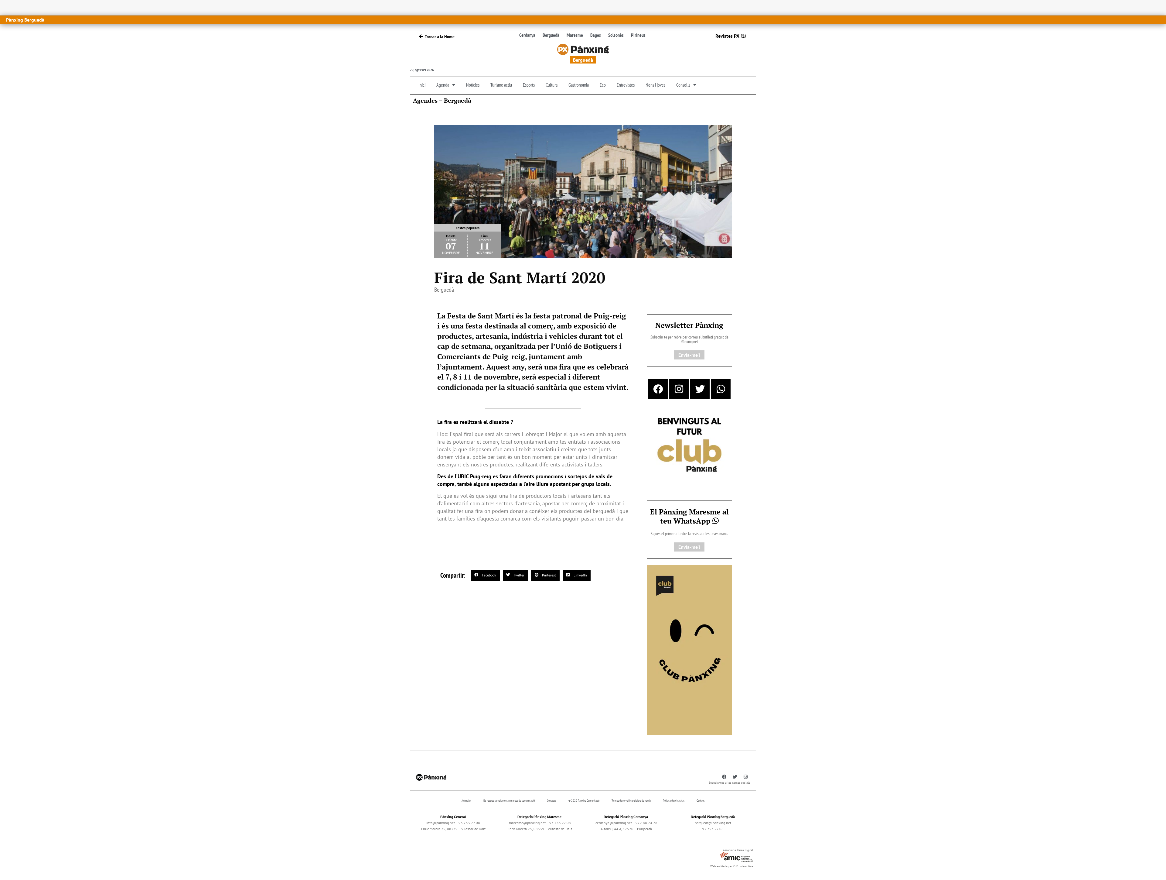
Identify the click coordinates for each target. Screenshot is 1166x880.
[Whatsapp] (721, 389)
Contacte (551, 801)
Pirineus (638, 35)
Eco (603, 85)
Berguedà (551, 35)
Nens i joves (655, 85)
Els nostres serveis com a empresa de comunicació (509, 801)
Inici (421, 85)
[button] (485, 575)
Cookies (700, 801)
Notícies (472, 85)
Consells (683, 85)
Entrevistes (626, 85)
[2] (689, 649)
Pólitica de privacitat (673, 801)
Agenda (442, 85)
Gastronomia (578, 85)
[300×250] (689, 445)
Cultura (551, 85)
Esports (529, 85)
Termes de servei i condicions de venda (631, 801)
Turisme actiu (501, 85)
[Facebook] (658, 389)
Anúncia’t (466, 801)
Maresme (575, 35)
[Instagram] (679, 389)
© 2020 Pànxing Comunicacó (583, 801)
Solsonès (616, 35)
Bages (595, 35)
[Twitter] (700, 389)
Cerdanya (527, 35)
